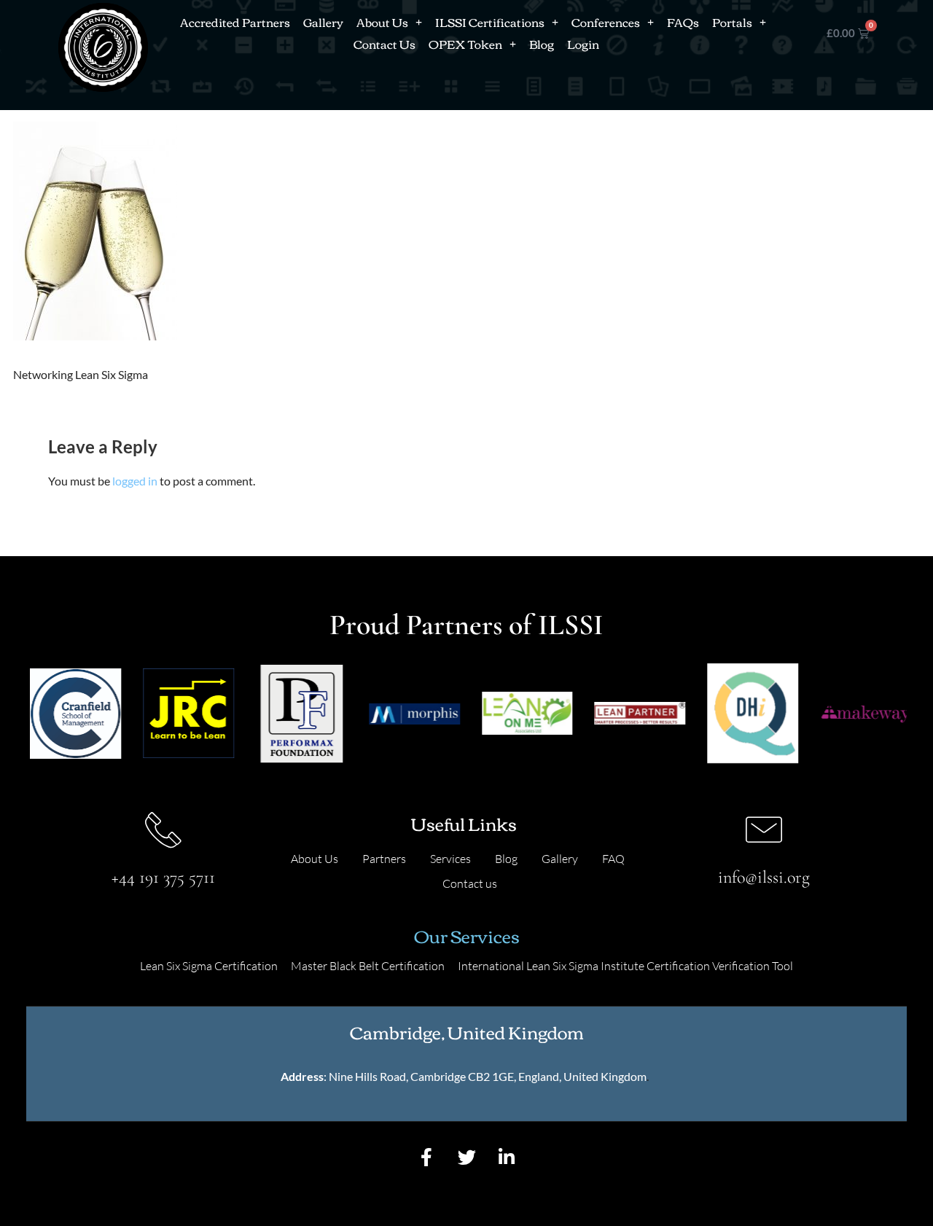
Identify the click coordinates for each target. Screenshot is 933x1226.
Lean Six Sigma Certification (209, 965)
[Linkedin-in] (506, 1157)
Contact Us (384, 44)
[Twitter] (466, 1157)
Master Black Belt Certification (368, 965)
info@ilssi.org (764, 877)
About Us (382, 22)
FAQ (613, 858)
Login (583, 44)
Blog (541, 44)
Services (450, 858)
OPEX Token (465, 44)
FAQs (683, 22)
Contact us (469, 883)
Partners (384, 858)
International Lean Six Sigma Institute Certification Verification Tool (625, 965)
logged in (134, 481)
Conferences (605, 22)
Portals (732, 22)
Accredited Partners (235, 22)
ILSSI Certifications (489, 22)
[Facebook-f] (426, 1157)
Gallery (323, 22)
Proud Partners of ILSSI (466, 624)
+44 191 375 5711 (163, 877)
